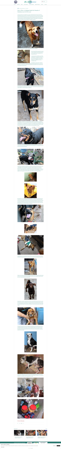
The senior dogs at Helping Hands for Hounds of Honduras (18, 437)
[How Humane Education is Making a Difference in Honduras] (30, 433)
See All (46, 428)
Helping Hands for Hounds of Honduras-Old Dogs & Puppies (42, 437)
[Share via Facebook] (17, 423)
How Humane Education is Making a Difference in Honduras (30, 437)
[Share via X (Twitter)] (19, 423)
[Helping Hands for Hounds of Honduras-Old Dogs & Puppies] (42, 433)
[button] (21, 4)
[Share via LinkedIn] (21, 423)
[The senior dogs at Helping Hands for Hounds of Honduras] (19, 433)
